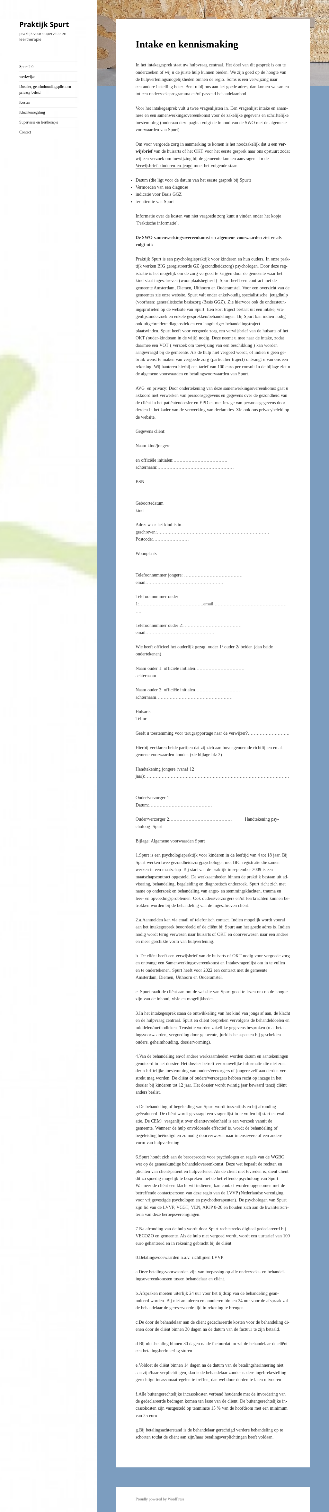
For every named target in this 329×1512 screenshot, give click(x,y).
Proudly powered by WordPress (160, 1499)
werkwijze (27, 76)
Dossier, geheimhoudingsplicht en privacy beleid (45, 89)
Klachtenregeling (32, 112)
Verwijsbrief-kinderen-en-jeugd (164, 165)
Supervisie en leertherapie (38, 122)
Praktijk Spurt (44, 24)
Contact (25, 132)
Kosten (24, 102)
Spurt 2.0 (26, 66)
